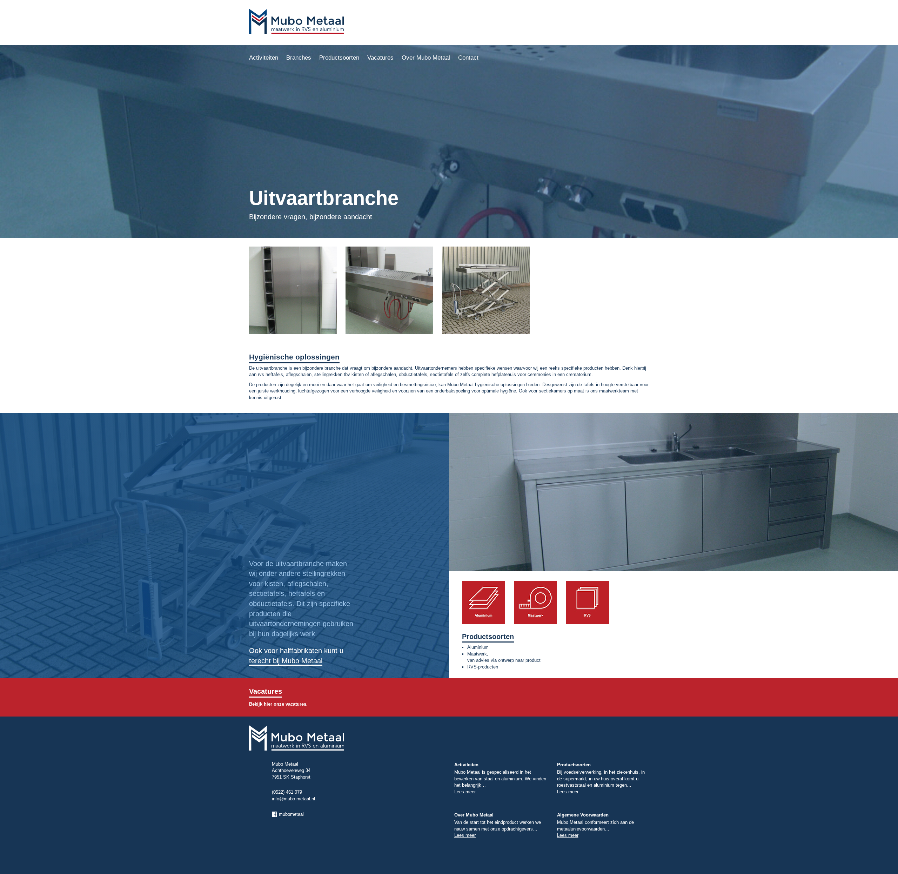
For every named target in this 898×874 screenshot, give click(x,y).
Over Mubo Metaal (426, 57)
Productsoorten (339, 57)
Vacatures (380, 57)
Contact (468, 57)
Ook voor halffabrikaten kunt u (296, 656)
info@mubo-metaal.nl (293, 798)
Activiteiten (263, 57)
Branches (298, 57)
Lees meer (465, 791)
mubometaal (291, 814)
